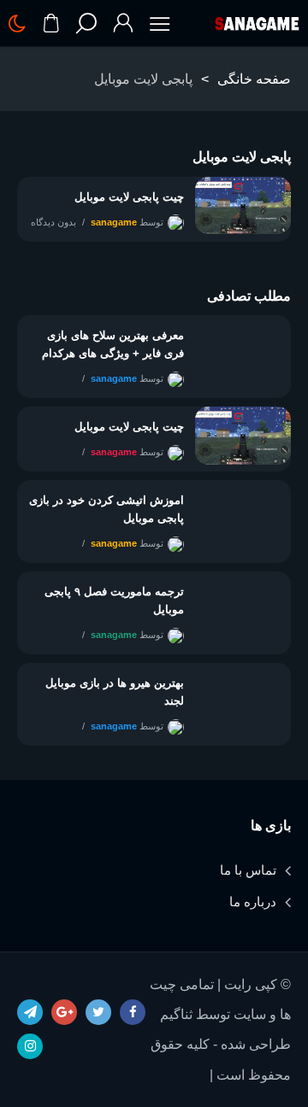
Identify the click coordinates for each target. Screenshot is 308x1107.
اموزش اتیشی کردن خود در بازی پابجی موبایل (106, 509)
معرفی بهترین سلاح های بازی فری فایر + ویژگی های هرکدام (113, 344)
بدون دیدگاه (53, 222)
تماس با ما (248, 870)
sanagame (114, 222)
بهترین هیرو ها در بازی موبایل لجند (114, 691)
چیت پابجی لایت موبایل (129, 196)
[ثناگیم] (256, 24)
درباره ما (252, 901)
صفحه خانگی (254, 79)
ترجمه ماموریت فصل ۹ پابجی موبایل (114, 600)
